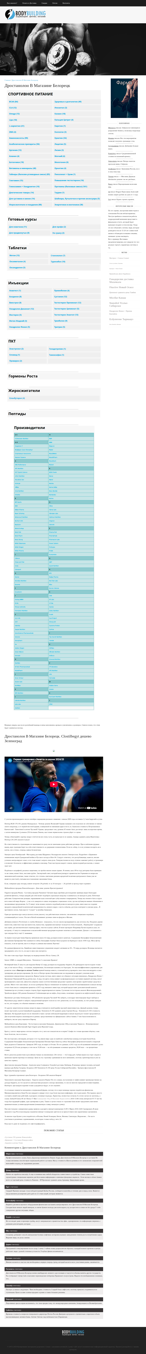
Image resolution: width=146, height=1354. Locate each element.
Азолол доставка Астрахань (116, 263)
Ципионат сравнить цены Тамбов (122, 292)
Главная (7, 80)
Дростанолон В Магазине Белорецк (25, 80)
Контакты (66, 3)
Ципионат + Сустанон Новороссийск (19, 1140)
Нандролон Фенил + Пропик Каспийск (120, 312)
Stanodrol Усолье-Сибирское (118, 304)
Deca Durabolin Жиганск (115, 324)
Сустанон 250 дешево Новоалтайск (18, 1137)
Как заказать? (12, 3)
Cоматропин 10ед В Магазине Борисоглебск (53, 1099)
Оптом (54, 3)
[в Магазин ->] (124, 80)
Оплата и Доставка (29, 3)
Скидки (44, 3)
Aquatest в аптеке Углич (14, 1143)
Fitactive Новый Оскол (121, 287)
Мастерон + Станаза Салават (119, 258)
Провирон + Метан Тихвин (115, 268)
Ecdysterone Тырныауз (121, 319)
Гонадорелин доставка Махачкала (121, 280)
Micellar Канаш (117, 297)
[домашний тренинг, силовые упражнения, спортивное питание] (27, 11)
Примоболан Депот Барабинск (119, 274)
